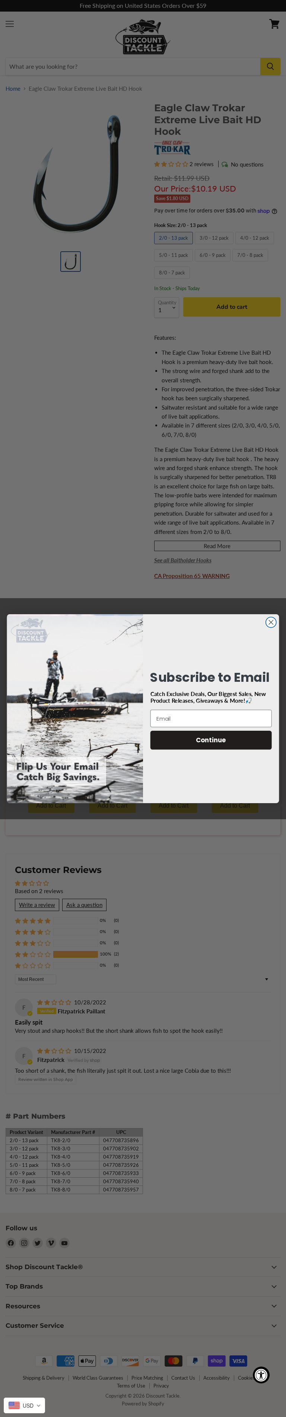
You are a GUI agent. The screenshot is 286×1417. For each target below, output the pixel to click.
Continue (211, 740)
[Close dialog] (271, 622)
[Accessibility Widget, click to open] (261, 1375)
